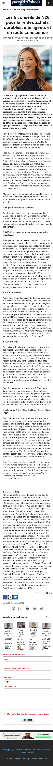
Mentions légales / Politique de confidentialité (27, 758)
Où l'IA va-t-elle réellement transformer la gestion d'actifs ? (21, 641)
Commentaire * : (11, 686)
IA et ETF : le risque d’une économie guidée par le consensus (46, 641)
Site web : (8, 677)
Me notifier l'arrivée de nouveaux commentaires (28, 714)
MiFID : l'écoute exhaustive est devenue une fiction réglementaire (33, 641)
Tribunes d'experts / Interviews (26, 10)
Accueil (6, 10)
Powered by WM (27, 752)
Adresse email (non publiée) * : (17, 669)
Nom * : (7, 660)
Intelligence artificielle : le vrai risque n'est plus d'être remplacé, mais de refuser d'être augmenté (8, 641)
